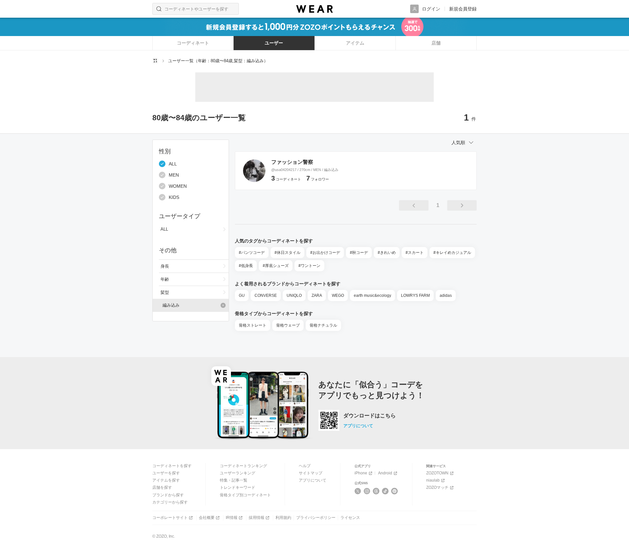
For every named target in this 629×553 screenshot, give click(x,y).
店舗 (436, 43)
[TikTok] (385, 491)
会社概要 (207, 517)
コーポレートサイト (170, 517)
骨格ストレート (252, 325)
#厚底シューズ (276, 265)
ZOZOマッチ (437, 487)
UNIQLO (294, 295)
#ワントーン (309, 265)
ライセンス (350, 518)
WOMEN (178, 186)
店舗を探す (162, 487)
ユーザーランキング (237, 473)
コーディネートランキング (243, 466)
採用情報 (256, 517)
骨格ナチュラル (323, 325)
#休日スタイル (287, 252)
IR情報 (232, 517)
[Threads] (376, 491)
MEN (174, 175)
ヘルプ (305, 466)
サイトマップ (310, 473)
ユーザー (274, 43)
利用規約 (283, 518)
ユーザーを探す (166, 473)
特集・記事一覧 (233, 480)
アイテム (355, 43)
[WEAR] (314, 9)
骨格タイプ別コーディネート (245, 495)
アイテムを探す (166, 480)
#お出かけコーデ (325, 252)
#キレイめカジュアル (452, 252)
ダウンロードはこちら (369, 415)
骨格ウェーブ (288, 325)
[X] (357, 491)
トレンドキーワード (237, 487)
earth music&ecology (372, 295)
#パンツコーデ (252, 252)
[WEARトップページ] (155, 61)
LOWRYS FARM (415, 295)
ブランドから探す (168, 495)
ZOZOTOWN (437, 473)
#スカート (415, 252)
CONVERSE (266, 295)
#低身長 (246, 265)
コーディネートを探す (172, 466)
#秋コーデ (359, 252)
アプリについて (358, 426)
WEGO (338, 295)
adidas (446, 295)
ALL (173, 163)
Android (385, 473)
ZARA (317, 295)
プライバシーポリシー (315, 518)
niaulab (433, 480)
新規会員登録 (463, 8)
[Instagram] (367, 491)
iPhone (360, 473)
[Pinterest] (394, 491)
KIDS (174, 197)
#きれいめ (387, 252)
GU (242, 295)
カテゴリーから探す (170, 502)
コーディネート (193, 43)
